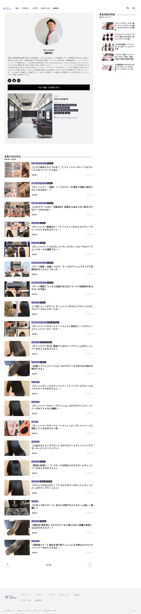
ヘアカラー (25, 8)
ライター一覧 (26, 600)
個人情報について (9, 610)
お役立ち (56, 8)
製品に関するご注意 (50, 610)
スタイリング (45, 8)
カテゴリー (25, 595)
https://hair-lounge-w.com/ (66, 117)
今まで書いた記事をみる (49, 87)
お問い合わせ (37, 610)
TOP (17, 8)
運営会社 (38, 600)
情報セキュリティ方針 (24, 610)
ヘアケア (35, 8)
